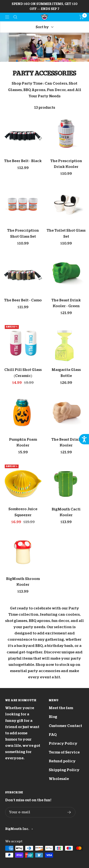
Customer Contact (65, 726)
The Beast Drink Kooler (66, 442)
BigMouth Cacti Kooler (66, 512)
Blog (53, 717)
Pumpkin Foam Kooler (23, 442)
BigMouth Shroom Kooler (23, 581)
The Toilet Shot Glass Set (66, 233)
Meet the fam (61, 708)
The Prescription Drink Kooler (66, 164)
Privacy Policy (63, 743)
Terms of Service (64, 752)
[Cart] (81, 17)
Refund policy (62, 761)
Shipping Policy (64, 770)
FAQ (53, 734)
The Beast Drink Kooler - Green (66, 303)
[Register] (69, 812)
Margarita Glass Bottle (66, 372)
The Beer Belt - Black (23, 161)
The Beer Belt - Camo (23, 300)
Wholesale (59, 779)
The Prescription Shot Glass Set (23, 233)
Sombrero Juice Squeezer (22, 512)
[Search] (15, 17)
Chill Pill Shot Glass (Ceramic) (23, 372)
